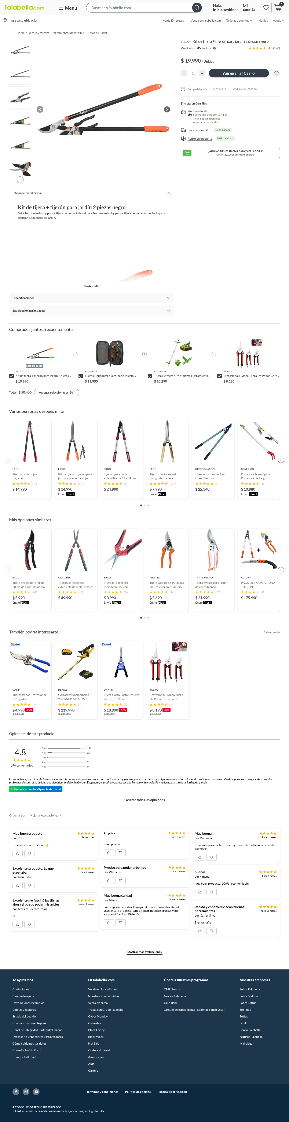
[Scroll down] (20, 179)
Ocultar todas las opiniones (144, 800)
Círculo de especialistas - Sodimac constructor (194, 1009)
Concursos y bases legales (29, 1023)
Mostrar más (92, 286)
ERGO (185, 41)
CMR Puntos (172, 989)
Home (21, 32)
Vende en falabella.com (103, 989)
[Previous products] (8, 460)
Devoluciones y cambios (28, 1003)
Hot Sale (93, 1043)
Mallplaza (246, 1043)
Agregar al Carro (239, 73)
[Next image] (167, 109)
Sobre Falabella (250, 989)
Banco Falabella (250, 1030)
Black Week (95, 1036)
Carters (93, 1070)
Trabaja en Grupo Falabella (105, 1009)
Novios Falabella (175, 996)
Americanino (96, 1057)
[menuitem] (236, 20)
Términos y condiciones (102, 1091)
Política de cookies (138, 1091)
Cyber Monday (98, 1016)
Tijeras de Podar (96, 32)
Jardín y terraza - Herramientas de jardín (55, 32)
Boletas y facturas (24, 1009)
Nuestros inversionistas (103, 996)
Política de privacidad (172, 1091)
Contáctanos (20, 989)
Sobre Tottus (248, 1003)
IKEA (243, 1023)
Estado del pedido (24, 1016)
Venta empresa (98, 1003)
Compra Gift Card (24, 1057)
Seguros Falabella (251, 1036)
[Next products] (281, 460)
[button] (144, 7)
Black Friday (96, 1030)
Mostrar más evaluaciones (144, 952)
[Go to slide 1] (141, 505)
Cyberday (94, 1023)
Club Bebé (171, 1003)
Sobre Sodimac (249, 996)
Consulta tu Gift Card (26, 1050)
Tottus (244, 1016)
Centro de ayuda (23, 996)
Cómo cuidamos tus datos (29, 1043)
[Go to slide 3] (148, 505)
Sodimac (245, 1009)
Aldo (91, 1064)
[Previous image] (40, 109)
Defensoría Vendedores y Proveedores (37, 1036)
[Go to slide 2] (144, 505)
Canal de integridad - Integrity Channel (37, 1030)
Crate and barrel (99, 1050)
